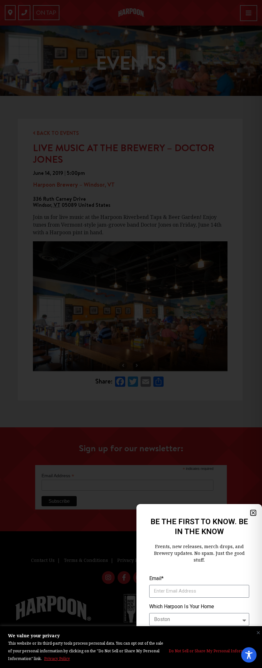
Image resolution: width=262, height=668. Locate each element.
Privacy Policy (57, 658)
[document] (131, 334)
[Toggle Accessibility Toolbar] (249, 655)
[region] (131, 647)
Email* (156, 578)
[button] (253, 512)
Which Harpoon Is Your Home (181, 606)
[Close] (257, 631)
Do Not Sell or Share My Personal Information (211, 651)
